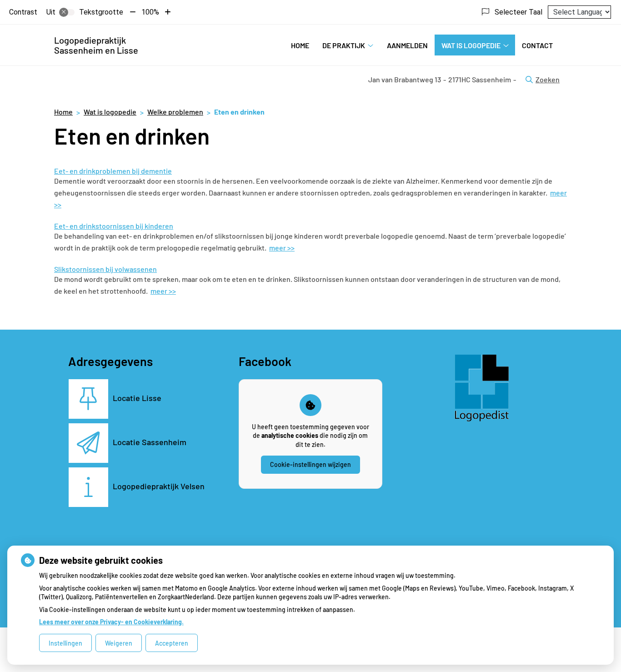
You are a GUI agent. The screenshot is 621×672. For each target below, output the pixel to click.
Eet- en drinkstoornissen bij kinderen (113, 225)
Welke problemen (175, 111)
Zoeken (548, 79)
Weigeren (118, 643)
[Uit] (67, 12)
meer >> (282, 247)
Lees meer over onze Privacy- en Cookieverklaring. (111, 622)
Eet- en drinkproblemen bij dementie (113, 170)
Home (300, 45)
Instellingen (65, 643)
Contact (537, 45)
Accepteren (171, 643)
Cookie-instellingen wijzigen (310, 464)
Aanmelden (407, 45)
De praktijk (343, 45)
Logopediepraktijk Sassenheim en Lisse (96, 45)
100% (150, 12)
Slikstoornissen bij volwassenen (105, 269)
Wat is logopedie (471, 45)
